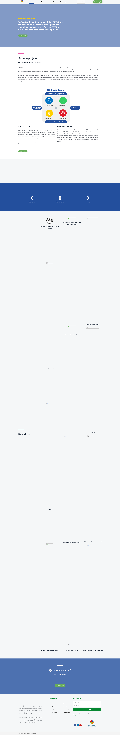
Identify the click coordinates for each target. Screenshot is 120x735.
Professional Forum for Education (93, 650)
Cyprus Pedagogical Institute (49, 650)
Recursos (55, 1)
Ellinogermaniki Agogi (92, 324)
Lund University (49, 369)
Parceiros (48, 1)
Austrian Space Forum (71, 650)
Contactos (71, 1)
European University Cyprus (71, 542)
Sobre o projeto (39, 1)
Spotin (93, 432)
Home (31, 1)
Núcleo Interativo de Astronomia (92, 542)
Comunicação (63, 1)
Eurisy (50, 509)
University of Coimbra (71, 335)
